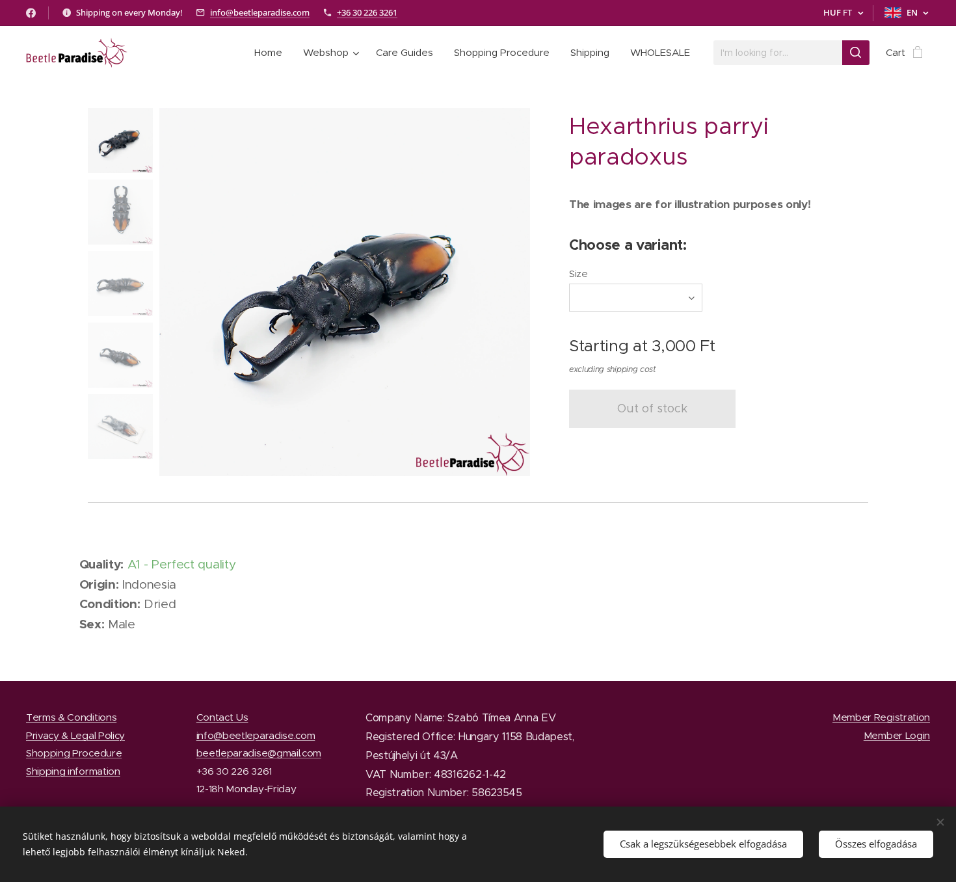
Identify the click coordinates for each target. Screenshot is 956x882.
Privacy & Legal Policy (75, 735)
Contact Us (222, 717)
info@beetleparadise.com (260, 12)
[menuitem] (272, 52)
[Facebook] (31, 13)
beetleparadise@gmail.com (258, 753)
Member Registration (881, 717)
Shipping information (73, 771)
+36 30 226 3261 (367, 12)
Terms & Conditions (71, 717)
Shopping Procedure (74, 753)
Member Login (897, 735)
